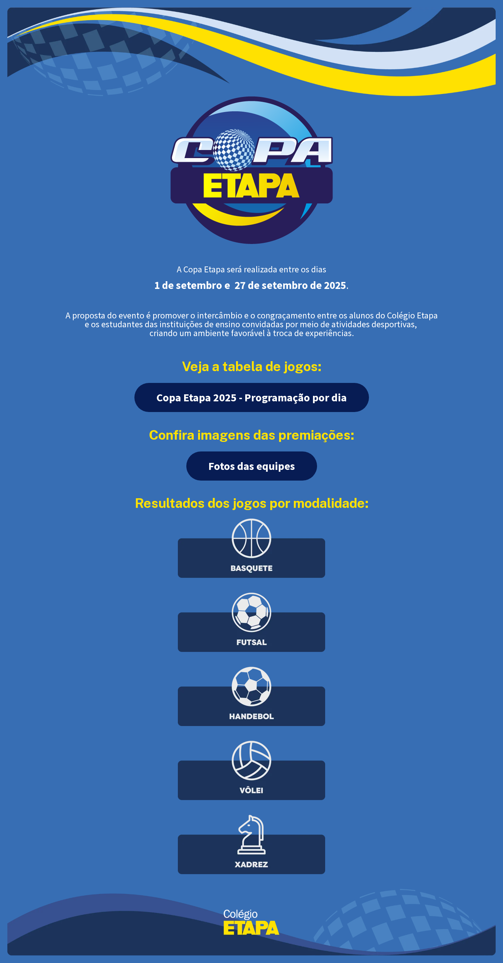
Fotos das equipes (251, 466)
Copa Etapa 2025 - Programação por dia (251, 397)
